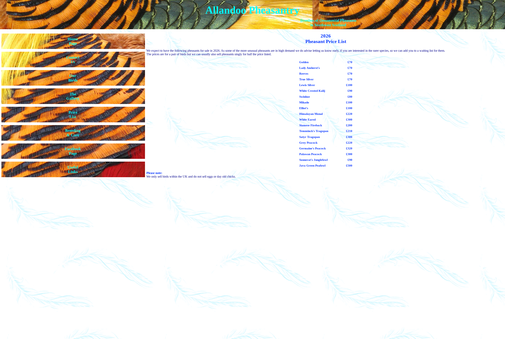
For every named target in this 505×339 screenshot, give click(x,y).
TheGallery (72, 96)
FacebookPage (73, 151)
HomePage (73, 41)
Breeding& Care (72, 132)
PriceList (72, 114)
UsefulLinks (72, 169)
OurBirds (73, 77)
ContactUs (72, 59)
